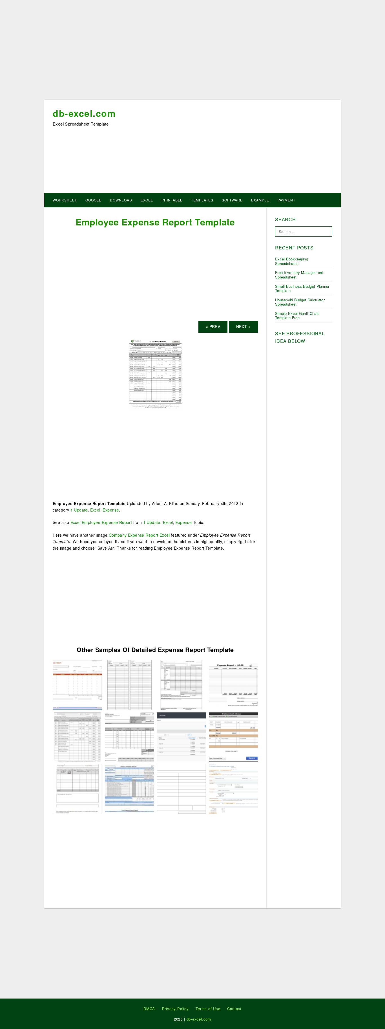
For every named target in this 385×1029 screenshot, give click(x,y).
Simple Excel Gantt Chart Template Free (297, 316)
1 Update (79, 510)
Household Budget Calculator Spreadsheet (300, 302)
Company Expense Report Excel (139, 535)
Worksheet (65, 200)
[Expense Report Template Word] (233, 684)
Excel (147, 200)
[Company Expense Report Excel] (181, 788)
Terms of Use (208, 1008)
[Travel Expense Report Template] (77, 684)
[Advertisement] (192, 51)
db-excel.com (84, 113)
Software (232, 200)
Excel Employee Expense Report (101, 522)
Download (121, 200)
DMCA (149, 1008)
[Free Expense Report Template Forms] (181, 736)
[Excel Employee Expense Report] (129, 788)
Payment (286, 200)
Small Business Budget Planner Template (302, 288)
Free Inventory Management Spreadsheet (299, 275)
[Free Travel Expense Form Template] (129, 684)
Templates (202, 200)
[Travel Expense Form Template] (233, 736)
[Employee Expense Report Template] (155, 373)
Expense (111, 510)
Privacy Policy (175, 1008)
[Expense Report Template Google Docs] (77, 788)
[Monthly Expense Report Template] (129, 736)
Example (260, 200)
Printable (172, 200)
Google (93, 200)
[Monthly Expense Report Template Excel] (233, 788)
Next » (243, 326)
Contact (234, 1008)
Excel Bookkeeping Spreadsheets (291, 261)
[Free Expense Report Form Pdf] (181, 684)
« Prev (213, 326)
